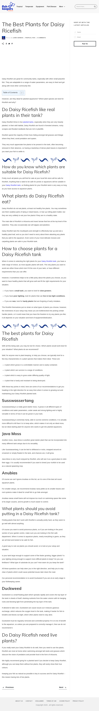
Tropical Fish (30, 37)
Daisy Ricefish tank (13, 185)
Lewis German (18, 37)
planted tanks (28, 122)
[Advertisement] (34, 62)
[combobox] (84, 6)
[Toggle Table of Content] (21, 92)
